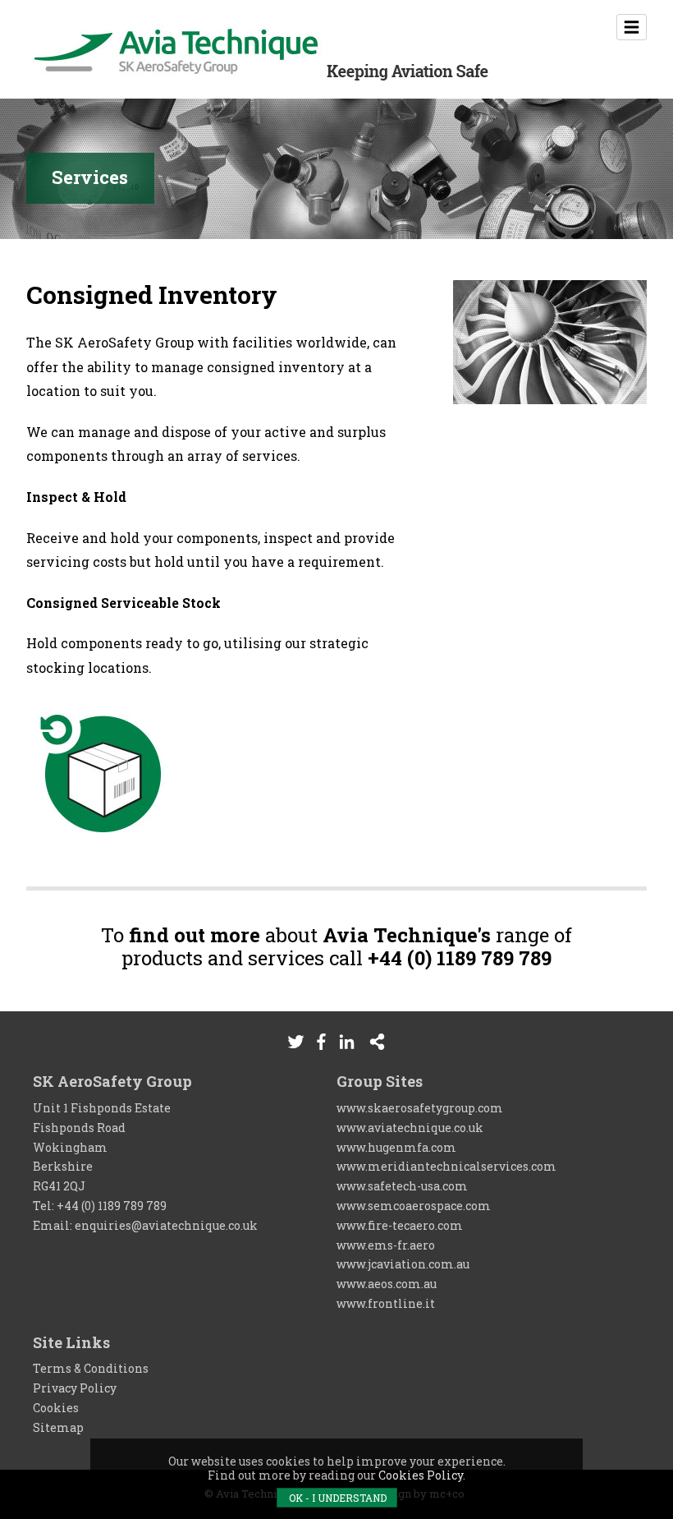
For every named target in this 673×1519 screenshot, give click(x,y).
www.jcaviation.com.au (402, 1264)
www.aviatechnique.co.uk (409, 1127)
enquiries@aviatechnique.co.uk (166, 1225)
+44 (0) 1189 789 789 (112, 1205)
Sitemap (58, 1427)
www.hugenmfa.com (396, 1147)
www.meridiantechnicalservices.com (446, 1166)
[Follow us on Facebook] (321, 1041)
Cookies (56, 1407)
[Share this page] (377, 1041)
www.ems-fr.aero (385, 1245)
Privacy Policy (75, 1388)
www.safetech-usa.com (402, 1186)
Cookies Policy (420, 1475)
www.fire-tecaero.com (399, 1225)
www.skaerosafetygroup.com (419, 1108)
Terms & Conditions (91, 1368)
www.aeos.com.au (386, 1283)
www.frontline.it (385, 1303)
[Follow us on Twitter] (296, 1041)
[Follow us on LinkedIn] (346, 1041)
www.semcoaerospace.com (413, 1205)
